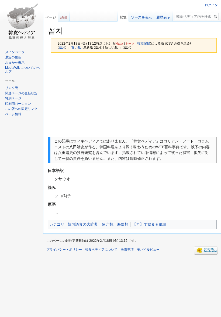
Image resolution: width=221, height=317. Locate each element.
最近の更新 (13, 57)
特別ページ (13, 98)
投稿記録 (143, 43)
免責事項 (127, 249)
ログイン (211, 5)
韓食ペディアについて (101, 249)
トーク (130, 43)
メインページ (15, 52)
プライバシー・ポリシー (64, 249)
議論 (63, 17)
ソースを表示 (141, 17)
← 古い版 (74, 47)
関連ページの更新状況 (21, 93)
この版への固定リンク (21, 109)
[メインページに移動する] (21, 21)
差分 (62, 47)
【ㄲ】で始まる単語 (149, 224)
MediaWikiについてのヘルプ (22, 69)
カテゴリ (56, 224)
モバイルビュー (148, 249)
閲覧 (123, 17)
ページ (51, 17)
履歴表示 (163, 17)
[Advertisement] (132, 94)
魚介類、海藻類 (115, 224)
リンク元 (11, 88)
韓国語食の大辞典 (83, 224)
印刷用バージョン (18, 104)
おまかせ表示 (15, 62)
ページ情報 (13, 114)
